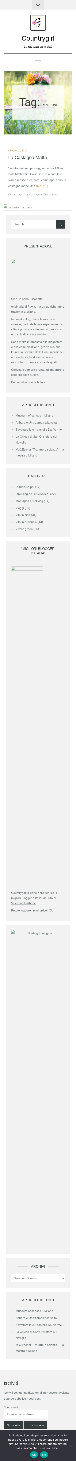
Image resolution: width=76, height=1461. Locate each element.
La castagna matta (27, 157)
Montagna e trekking (29, 501)
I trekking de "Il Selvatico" (32, 494)
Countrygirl (38, 38)
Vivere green (24, 529)
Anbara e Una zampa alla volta (36, 422)
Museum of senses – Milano (34, 415)
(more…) (42, 186)
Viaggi (20, 508)
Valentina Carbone (23, 903)
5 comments (50, 194)
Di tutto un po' (16, 194)
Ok (34, 1454)
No (44, 1454)
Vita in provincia (26, 522)
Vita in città (23, 515)
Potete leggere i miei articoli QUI (32, 910)
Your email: (11, 1407)
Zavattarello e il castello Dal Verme (39, 429)
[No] (71, 1445)
